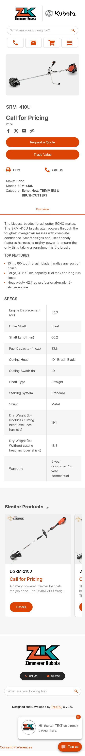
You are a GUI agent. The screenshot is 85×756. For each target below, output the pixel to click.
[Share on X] (16, 130)
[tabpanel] (42, 75)
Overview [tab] (42, 209)
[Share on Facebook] (8, 130)
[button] (15, 43)
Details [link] (21, 607)
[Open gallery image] (42, 75)
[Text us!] (70, 747)
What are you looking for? (30, 30)
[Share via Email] (24, 130)
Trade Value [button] (43, 155)
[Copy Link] (32, 130)
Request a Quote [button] (42, 142)
